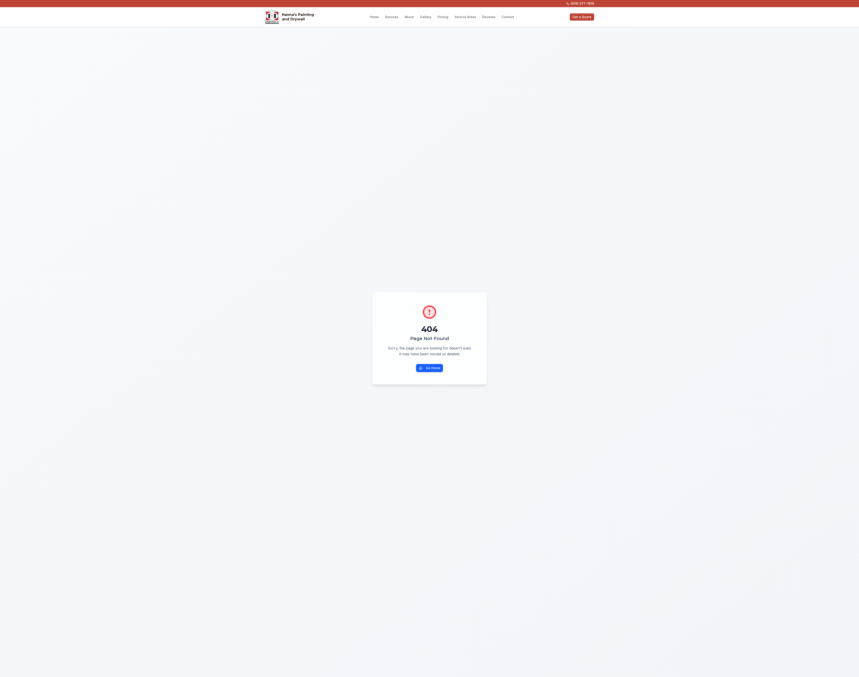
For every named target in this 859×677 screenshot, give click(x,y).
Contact (508, 17)
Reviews (488, 17)
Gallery (425, 17)
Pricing (443, 17)
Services (391, 17)
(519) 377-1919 (582, 3)
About (409, 17)
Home (374, 17)
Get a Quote (581, 17)
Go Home (433, 368)
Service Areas (465, 17)
